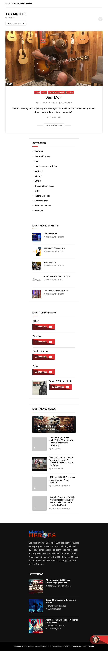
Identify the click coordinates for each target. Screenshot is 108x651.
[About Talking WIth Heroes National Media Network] (36, 626)
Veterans (69, 92)
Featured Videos (42, 156)
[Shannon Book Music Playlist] (36, 280)
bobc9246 (56, 449)
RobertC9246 (57, 469)
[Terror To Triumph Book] (39, 388)
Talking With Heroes (48, 103)
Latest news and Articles (46, 166)
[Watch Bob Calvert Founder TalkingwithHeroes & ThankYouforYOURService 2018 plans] (39, 464)
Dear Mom (54, 97)
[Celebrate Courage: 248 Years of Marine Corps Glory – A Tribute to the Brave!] (54, 424)
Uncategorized (41, 201)
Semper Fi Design (87, 646)
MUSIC (44, 92)
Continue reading (54, 126)
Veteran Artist (50, 262)
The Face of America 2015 (56, 291)
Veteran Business (43, 206)
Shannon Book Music (56, 92)
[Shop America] (36, 237)
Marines (38, 171)
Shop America (50, 234)
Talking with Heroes (44, 196)
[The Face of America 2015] (36, 294)
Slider (37, 191)
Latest (37, 92)
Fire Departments (40, 351)
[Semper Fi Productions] (36, 251)
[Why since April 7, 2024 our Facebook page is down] (36, 586)
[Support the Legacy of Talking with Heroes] (36, 606)
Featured (39, 151)
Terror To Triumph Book (60, 381)
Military (38, 176)
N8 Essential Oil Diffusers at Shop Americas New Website (62, 480)
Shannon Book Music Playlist (57, 276)
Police (35, 366)
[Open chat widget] (99, 639)
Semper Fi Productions (54, 248)
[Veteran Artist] (36, 266)
